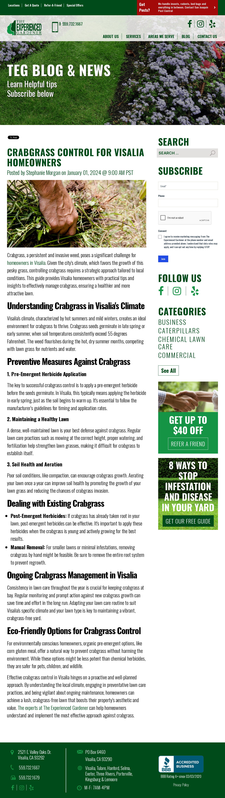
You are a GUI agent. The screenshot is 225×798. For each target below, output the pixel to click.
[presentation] (185, 218)
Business (172, 322)
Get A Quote (32, 5)
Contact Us (207, 36)
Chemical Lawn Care (181, 343)
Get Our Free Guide (188, 521)
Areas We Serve (161, 36)
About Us (110, 36)
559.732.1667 (72, 24)
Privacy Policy (181, 784)
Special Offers (75, 5)
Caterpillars (179, 331)
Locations (14, 5)
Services (133, 36)
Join (163, 259)
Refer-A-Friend (53, 5)
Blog (186, 36)
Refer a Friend (188, 444)
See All (168, 370)
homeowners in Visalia (26, 262)
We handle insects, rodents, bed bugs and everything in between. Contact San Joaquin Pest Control (183, 7)
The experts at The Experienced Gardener (53, 707)
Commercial (177, 355)
